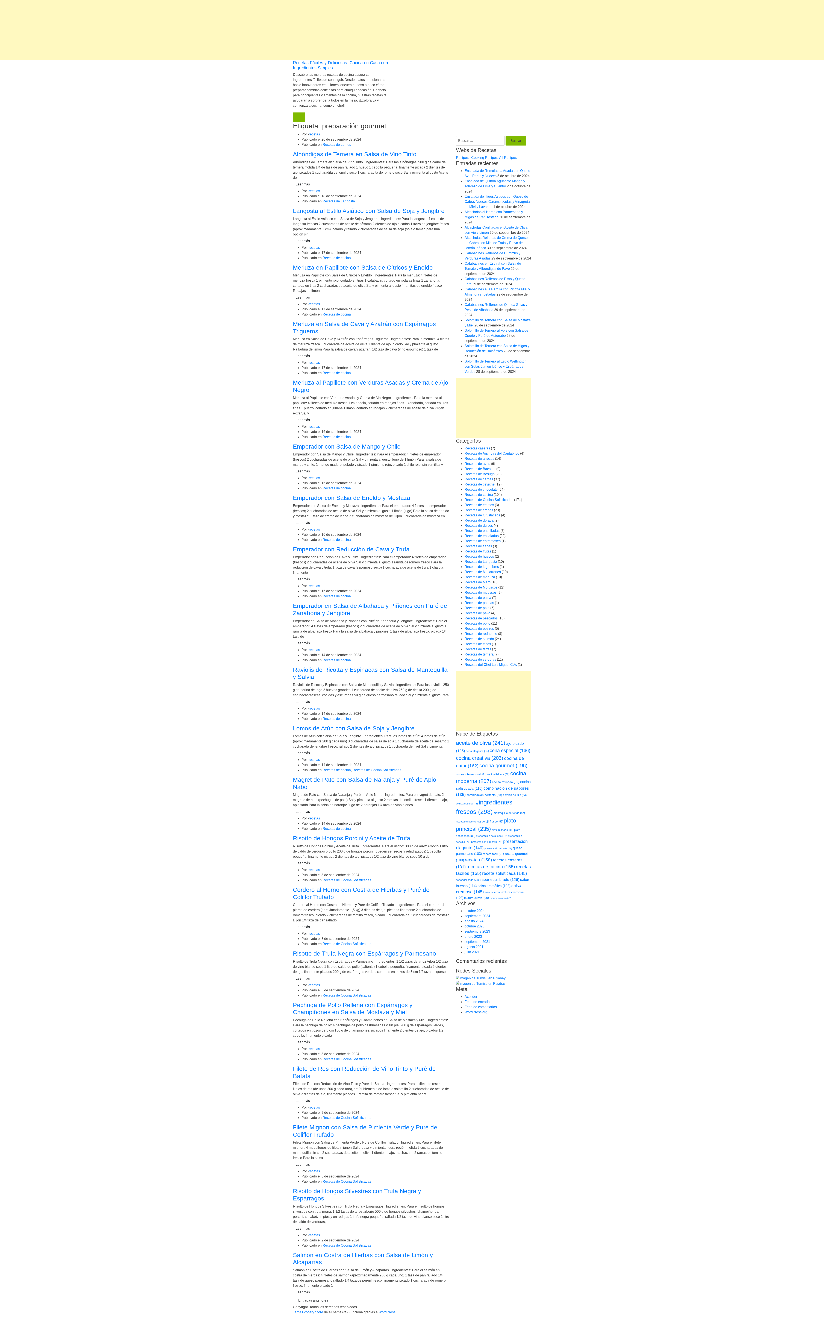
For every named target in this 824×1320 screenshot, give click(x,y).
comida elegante (467, 803)
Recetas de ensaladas (482, 536)
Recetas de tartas (478, 649)
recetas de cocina (491, 866)
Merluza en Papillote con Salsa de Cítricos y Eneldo (363, 267)
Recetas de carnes (337, 144)
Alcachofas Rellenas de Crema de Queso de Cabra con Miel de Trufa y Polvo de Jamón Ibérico (496, 243)
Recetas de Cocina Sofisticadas (377, 770)
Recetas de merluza (480, 577)
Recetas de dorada (479, 520)
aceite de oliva (480, 743)
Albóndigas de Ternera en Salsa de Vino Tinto (355, 154)
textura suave (476, 898)
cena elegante (477, 751)
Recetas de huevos (479, 556)
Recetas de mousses (481, 592)
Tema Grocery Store (308, 1312)
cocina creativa (479, 758)
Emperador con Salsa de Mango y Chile (347, 446)
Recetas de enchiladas (482, 531)
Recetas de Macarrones (483, 572)
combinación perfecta (484, 795)
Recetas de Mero (478, 582)
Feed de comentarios (481, 1007)
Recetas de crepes (479, 510)
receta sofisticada (504, 873)
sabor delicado (467, 880)
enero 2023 (473, 936)
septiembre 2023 (477, 931)
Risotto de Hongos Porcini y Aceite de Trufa (351, 838)
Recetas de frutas (478, 551)
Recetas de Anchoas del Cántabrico (492, 453)
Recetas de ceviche (480, 484)
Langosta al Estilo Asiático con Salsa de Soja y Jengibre (369, 211)
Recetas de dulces (479, 525)
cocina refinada (505, 782)
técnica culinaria (501, 898)
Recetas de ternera (479, 654)
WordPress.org (476, 1012)
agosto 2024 (474, 921)
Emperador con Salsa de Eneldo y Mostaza (351, 498)
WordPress (387, 1312)
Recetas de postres (479, 628)
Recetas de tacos (478, 644)
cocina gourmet (503, 765)
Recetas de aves (477, 464)
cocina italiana (498, 774)
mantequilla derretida (509, 813)
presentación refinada (498, 848)
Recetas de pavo (477, 613)
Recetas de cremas (479, 505)
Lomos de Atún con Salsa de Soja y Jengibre (354, 728)
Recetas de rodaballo (481, 634)
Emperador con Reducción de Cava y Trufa (351, 549)
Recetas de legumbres (482, 567)
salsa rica (492, 892)
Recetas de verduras (480, 659)
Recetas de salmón (479, 639)
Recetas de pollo (477, 623)
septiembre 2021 (477, 942)
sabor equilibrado (499, 879)
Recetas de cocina (337, 258)
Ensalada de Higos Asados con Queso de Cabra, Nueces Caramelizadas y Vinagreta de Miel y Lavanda (497, 202)
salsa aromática (494, 886)
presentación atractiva (486, 842)
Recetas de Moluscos (481, 587)
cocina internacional (471, 774)
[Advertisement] (129, 30)
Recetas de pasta (478, 597)
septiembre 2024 (477, 916)
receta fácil (493, 854)
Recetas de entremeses (483, 541)
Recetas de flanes (478, 546)
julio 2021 (472, 952)
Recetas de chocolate (481, 489)
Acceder (471, 996)
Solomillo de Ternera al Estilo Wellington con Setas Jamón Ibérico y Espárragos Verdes (495, 366)
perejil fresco (492, 821)
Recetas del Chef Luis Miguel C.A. (491, 664)
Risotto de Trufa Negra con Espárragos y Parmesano (364, 953)
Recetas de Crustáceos (482, 515)
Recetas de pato (477, 608)
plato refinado (502, 829)
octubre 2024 (475, 911)
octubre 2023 (475, 926)
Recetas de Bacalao (480, 469)
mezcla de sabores (468, 821)
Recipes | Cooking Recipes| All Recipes (486, 157)
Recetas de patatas (479, 603)
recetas (314, 134)
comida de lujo (515, 795)
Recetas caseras (477, 448)
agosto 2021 (474, 947)
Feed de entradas (478, 1002)
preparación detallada (491, 836)
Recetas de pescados (481, 618)
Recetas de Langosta (339, 201)
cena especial (510, 750)
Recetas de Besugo (480, 474)
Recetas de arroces (479, 458)
